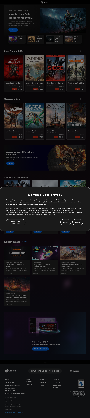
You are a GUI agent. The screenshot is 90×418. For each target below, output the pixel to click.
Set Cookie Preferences (15, 222)
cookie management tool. (38, 204)
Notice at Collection (58, 202)
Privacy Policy (43, 202)
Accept (78, 222)
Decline (66, 222)
